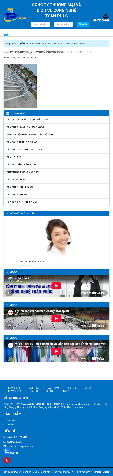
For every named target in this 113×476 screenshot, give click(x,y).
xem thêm (78, 407)
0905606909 (101, 20)
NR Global (104, 472)
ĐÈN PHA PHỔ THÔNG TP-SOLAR (24, 149)
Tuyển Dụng (14, 391)
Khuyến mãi (22, 43)
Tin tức (34, 391)
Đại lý (88, 388)
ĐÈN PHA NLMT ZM (17, 194)
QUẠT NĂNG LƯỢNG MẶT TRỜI (23, 172)
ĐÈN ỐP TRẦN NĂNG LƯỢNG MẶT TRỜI (27, 119)
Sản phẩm (53, 388)
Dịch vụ (72, 388)
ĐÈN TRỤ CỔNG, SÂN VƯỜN (21, 164)
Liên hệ (65, 391)
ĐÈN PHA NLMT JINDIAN (20, 187)
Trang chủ (10, 43)
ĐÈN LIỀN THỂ (14, 157)
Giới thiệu (34, 388)
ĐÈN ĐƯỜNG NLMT (16, 179)
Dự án (49, 391)
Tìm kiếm (83, 24)
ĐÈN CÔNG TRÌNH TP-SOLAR (22, 142)
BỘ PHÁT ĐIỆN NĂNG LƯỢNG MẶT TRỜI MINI (30, 134)
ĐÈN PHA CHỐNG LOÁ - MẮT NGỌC (25, 127)
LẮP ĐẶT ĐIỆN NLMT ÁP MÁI (22, 202)
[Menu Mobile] (6, 34)
